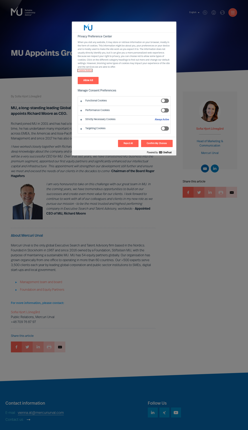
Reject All (128, 143)
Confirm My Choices (157, 143)
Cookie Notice (85, 70)
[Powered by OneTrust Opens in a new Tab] (160, 153)
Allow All (88, 80)
